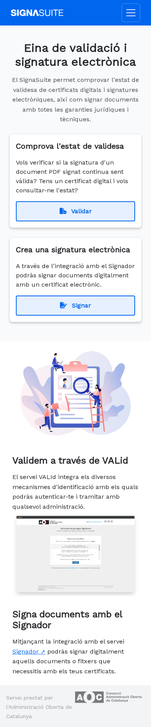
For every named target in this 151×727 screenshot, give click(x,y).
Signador (25, 651)
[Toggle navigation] (131, 12)
